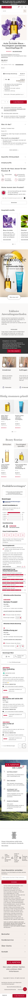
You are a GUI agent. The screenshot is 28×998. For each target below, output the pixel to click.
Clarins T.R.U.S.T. (13, 194)
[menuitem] (18, 7)
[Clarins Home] (6, 7)
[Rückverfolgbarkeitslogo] (3, 192)
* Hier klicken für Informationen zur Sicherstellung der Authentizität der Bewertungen (14, 493)
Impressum (21, 989)
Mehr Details (4, 57)
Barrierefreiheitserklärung (14, 986)
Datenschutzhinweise (10, 989)
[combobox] (14, 94)
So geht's (3, 135)
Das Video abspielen (14, 351)
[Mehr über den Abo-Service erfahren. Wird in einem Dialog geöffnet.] (8, 79)
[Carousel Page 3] (14, 431)
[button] (14, 124)
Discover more (7, 239)
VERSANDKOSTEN (19, 64)
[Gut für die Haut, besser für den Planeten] (9, 170)
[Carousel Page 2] (13, 431)
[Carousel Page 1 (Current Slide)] (12, 431)
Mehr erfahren (4, 845)
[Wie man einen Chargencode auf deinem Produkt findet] (25, 198)
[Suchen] (25, 11)
